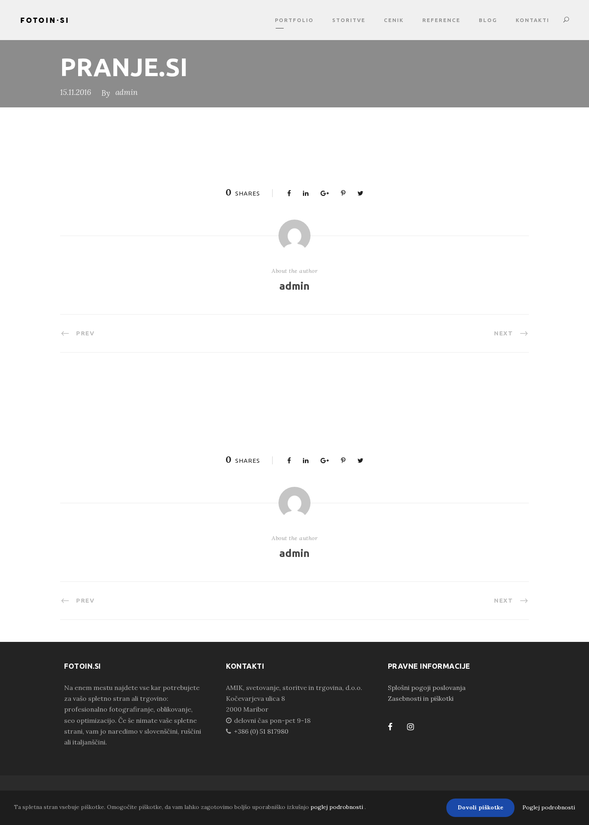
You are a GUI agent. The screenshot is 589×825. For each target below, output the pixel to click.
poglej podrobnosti (338, 807)
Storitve (348, 20)
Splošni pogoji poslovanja (427, 688)
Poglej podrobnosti (548, 807)
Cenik (394, 20)
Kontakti (532, 20)
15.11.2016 (75, 92)
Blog (488, 20)
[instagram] (410, 727)
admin (126, 92)
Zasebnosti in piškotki (421, 698)
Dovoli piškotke (480, 807)
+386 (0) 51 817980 (261, 731)
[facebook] (390, 727)
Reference (441, 20)
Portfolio (294, 20)
